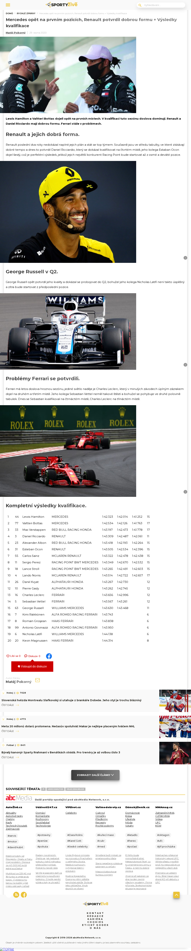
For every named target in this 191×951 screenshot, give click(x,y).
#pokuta (42, 846)
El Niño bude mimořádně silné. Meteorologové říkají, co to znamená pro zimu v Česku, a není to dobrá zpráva (138, 863)
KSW (158, 825)
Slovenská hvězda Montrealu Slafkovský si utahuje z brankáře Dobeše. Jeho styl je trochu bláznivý (71, 700)
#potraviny (43, 834)
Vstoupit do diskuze (33, 666)
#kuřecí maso (105, 834)
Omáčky (101, 815)
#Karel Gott (74, 840)
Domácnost (132, 812)
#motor (12, 841)
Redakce (95, 916)
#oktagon (163, 834)
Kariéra (95, 919)
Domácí (40, 812)
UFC (158, 822)
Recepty (101, 822)
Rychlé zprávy (26, 13)
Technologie (43, 825)
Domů (9, 13)
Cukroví (100, 812)
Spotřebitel (43, 822)
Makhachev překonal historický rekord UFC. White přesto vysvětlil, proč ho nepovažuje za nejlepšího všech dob (167, 861)
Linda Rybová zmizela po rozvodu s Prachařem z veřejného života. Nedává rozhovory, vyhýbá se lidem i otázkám (78, 863)
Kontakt (95, 913)
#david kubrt (15, 847)
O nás (95, 928)
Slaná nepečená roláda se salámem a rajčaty (109, 865)
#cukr (100, 840)
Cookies (95, 922)
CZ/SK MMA (162, 815)
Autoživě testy (14, 815)
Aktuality (11, 812)
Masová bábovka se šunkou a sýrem (106, 873)
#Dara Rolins (74, 834)
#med (101, 846)
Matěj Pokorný (16, 32)
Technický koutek (16, 825)
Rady (9, 822)
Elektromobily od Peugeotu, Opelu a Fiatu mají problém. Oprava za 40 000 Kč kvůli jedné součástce (19, 862)
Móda (128, 822)
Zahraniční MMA (164, 812)
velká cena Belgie (75, 789)
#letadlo (132, 834)
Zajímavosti (13, 828)
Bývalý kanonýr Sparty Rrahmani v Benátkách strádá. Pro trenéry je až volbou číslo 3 (60, 752)
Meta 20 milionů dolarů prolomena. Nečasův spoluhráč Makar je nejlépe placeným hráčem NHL (68, 726)
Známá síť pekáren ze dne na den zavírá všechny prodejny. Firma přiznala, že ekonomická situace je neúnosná (138, 882)
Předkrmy (102, 819)
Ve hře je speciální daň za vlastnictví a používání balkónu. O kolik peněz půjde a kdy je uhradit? (49, 877)
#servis (12, 835)
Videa (158, 819)
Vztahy (129, 825)
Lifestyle (130, 819)
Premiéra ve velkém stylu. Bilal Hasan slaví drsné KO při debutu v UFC (167, 877)
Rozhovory (42, 819)
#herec (131, 840)
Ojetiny (10, 819)
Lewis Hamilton (55, 789)
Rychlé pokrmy (105, 825)
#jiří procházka (166, 846)
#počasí (132, 846)
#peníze (42, 840)
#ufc (160, 840)
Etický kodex (95, 925)
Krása (128, 815)
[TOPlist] (7, 949)
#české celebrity (77, 846)
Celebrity (71, 812)
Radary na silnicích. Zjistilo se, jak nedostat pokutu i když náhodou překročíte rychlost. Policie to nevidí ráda (48, 861)
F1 (43, 789)
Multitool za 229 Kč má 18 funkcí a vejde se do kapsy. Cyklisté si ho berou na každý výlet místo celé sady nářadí (18, 879)
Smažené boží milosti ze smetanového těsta (108, 857)
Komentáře (43, 815)
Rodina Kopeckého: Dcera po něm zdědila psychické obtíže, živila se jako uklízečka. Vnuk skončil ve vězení (78, 882)
